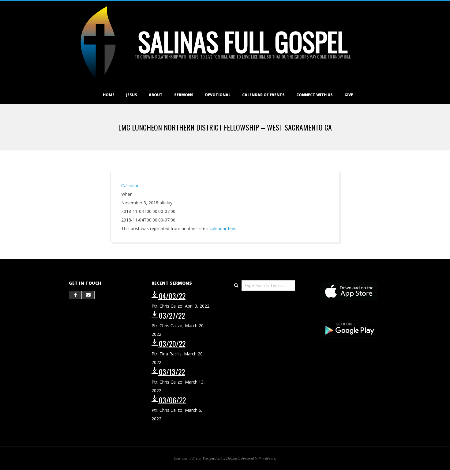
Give (348, 94)
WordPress (267, 458)
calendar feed (223, 228)
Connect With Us (314, 94)
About (156, 94)
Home (108, 94)
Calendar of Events (263, 94)
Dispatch (232, 458)
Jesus (131, 94)
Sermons (183, 94)
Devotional (218, 94)
